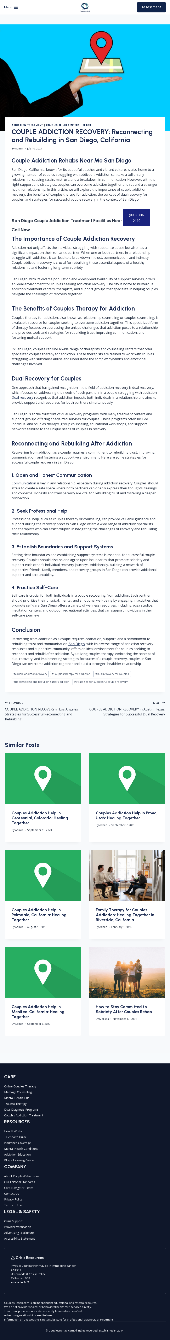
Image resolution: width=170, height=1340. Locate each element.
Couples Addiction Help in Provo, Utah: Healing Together (127, 815)
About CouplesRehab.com (21, 1176)
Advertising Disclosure (19, 1233)
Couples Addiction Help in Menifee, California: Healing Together (38, 1011)
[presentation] (43, 778)
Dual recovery (22, 397)
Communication (24, 483)
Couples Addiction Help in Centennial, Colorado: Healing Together (40, 817)
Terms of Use (13, 1205)
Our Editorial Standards (19, 1182)
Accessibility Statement (19, 1238)
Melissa (104, 1019)
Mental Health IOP (16, 1098)
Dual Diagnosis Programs (21, 1109)
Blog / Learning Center (19, 1160)
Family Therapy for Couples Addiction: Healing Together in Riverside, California (125, 914)
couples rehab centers (62, 124)
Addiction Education (17, 1154)
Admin (19, 148)
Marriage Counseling (18, 1092)
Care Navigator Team (18, 1188)
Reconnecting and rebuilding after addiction (41, 682)
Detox (87, 124)
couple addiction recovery (30, 674)
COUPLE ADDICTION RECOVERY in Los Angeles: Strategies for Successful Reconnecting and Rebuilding (42, 711)
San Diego (76, 644)
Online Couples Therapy (20, 1086)
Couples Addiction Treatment (23, 1115)
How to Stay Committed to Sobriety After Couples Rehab (124, 1009)
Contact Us (11, 1194)
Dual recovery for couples (112, 674)
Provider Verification (17, 1227)
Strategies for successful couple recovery (101, 682)
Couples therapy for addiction (71, 674)
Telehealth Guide (15, 1137)
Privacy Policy (13, 1199)
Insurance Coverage (17, 1143)
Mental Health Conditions (21, 1149)
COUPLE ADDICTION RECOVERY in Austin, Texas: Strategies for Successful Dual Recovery (127, 708)
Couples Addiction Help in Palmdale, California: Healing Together (39, 914)
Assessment (151, 7)
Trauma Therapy (15, 1104)
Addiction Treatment (27, 124)
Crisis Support (13, 1221)
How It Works (13, 1131)
